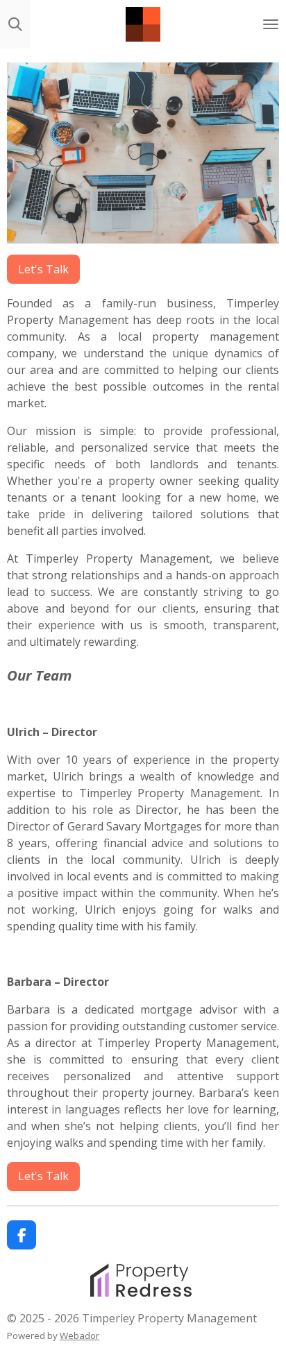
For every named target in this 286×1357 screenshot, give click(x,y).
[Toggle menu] (270, 24)
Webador (79, 1335)
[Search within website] (15, 24)
